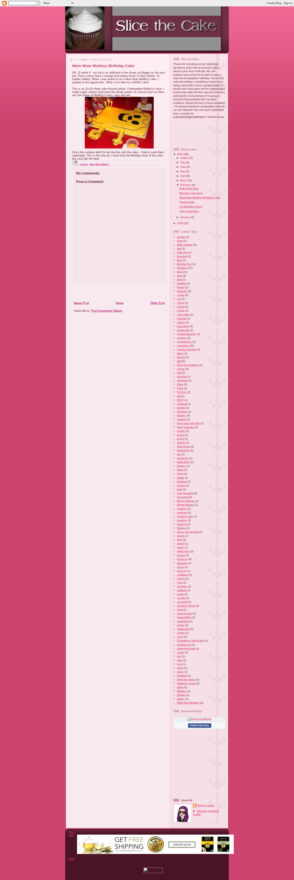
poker (180, 547)
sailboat (182, 590)
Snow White (184, 617)
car (179, 299)
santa (180, 594)
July (183, 162)
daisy (180, 353)
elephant (182, 380)
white (180, 687)
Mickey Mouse (186, 501)
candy (180, 295)
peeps (180, 535)
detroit (181, 357)
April (183, 175)
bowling (181, 283)
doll (179, 361)
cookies (84, 164)
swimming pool (186, 648)
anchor (181, 237)
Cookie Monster (186, 334)
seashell (182, 602)
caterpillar (183, 314)
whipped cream (186, 683)
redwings (182, 574)
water (180, 671)
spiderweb (183, 629)
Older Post (157, 303)
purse (180, 567)
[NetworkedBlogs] (200, 719)
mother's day (185, 516)
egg (179, 372)
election (182, 376)
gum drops (183, 446)
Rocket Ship (186, 202)
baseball (182, 256)
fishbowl (182, 404)
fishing (181, 407)
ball (179, 248)
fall (179, 396)
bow (179, 279)
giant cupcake (185, 427)
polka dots (183, 551)
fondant (181, 419)
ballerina (182, 252)
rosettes (182, 586)
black (180, 271)
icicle (180, 473)
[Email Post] (74, 161)
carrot (180, 306)
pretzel (181, 555)
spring (181, 632)
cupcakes (183, 345)
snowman (183, 621)
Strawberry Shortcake (190, 640)
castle (180, 310)
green (180, 438)
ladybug (182, 481)
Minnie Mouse (185, 504)
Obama (181, 528)
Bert (179, 260)
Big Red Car (184, 264)
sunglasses (184, 644)
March (184, 180)
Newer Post (81, 303)
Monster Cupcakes (191, 193)
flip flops (182, 411)
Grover (181, 442)
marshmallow (185, 493)
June (183, 166)
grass (180, 435)
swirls (180, 652)
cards (180, 302)
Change (181, 318)
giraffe (181, 431)
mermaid (182, 497)
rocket (181, 578)
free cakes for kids (188, 423)
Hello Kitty (183, 462)
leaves (181, 485)
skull (180, 609)
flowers (181, 415)
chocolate (183, 326)
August (185, 157)
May (183, 171)
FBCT (180, 400)
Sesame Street (186, 605)
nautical (182, 524)
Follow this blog (199, 725)
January (185, 217)
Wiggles (182, 691)
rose (180, 582)
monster (182, 512)
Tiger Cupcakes (189, 211)
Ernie (180, 388)
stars (180, 636)
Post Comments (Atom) (106, 310)
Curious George (186, 349)
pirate (180, 543)
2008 (180, 223)
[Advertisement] (93, 291)
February (186, 185)
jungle (180, 477)
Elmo (180, 384)
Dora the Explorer (188, 365)
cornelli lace (184, 341)
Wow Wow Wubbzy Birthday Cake (103, 66)
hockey (181, 466)
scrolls (181, 598)
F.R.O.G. (182, 392)
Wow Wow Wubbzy (99, 164)
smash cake (184, 613)
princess (182, 559)
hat (179, 454)
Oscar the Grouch (188, 532)
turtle (180, 668)
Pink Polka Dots (189, 188)
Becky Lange (205, 805)
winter (180, 699)
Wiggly (181, 695)
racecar (182, 571)
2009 (180, 154)
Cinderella (183, 330)
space (180, 625)
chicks (181, 322)
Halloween (183, 450)
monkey (182, 508)
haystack (182, 458)
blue (179, 275)
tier (179, 656)
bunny (180, 287)
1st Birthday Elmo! (190, 206)
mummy (182, 520)
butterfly (182, 291)
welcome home (186, 679)
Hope (180, 469)
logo (179, 489)
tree (179, 664)
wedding (182, 675)
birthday (182, 268)
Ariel (180, 240)
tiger (180, 660)
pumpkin (182, 563)
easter (181, 368)
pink (179, 539)
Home (120, 303)
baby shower (185, 244)
